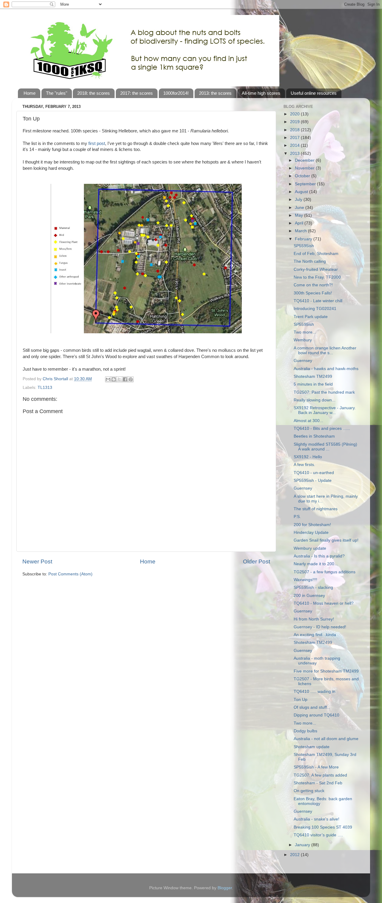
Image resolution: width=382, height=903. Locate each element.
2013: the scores (215, 93)
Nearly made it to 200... (316, 564)
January (303, 845)
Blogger (225, 888)
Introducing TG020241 (315, 308)
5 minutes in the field (313, 384)
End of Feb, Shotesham (316, 253)
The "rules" (56, 93)
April (299, 223)
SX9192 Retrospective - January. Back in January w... (325, 410)
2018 (295, 130)
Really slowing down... (314, 400)
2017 (295, 137)
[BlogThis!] (114, 379)
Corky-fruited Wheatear (316, 269)
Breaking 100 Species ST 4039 (323, 827)
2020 (295, 114)
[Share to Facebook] (125, 379)
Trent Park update (311, 316)
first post (96, 143)
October (303, 176)
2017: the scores (136, 93)
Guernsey (303, 360)
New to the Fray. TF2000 (317, 277)
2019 (295, 122)
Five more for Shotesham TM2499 (326, 671)
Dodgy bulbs (305, 731)
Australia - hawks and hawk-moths (326, 368)
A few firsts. (304, 464)
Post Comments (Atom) (70, 574)
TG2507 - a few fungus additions (324, 572)
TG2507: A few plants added (320, 775)
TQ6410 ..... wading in (314, 691)
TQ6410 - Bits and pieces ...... (322, 428)
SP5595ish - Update (313, 480)
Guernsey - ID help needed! (320, 627)
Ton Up (300, 699)
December (305, 160)
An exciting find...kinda (315, 634)
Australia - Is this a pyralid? (319, 556)
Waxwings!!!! (305, 579)
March (301, 231)
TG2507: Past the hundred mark (324, 392)
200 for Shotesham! (312, 524)
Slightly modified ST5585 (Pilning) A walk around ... (325, 446)
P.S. (297, 516)
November (305, 168)
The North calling (310, 261)
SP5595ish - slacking (313, 587)
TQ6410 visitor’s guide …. (318, 835)
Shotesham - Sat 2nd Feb (318, 783)
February (304, 239)
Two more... (305, 332)
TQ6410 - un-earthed (314, 472)
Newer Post (37, 561)
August (302, 192)
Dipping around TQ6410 (316, 715)
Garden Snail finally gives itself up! (326, 540)
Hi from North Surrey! (314, 619)
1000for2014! (176, 93)
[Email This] (108, 379)
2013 (295, 153)
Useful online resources (314, 93)
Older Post (256, 561)
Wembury (303, 340)
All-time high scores (261, 93)
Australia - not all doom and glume (326, 739)
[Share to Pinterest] (131, 379)
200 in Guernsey (309, 595)
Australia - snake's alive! (316, 819)
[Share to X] (119, 379)
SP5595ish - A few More (316, 767)
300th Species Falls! (313, 293)
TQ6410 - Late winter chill (318, 301)
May (299, 215)
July (299, 199)
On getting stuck (309, 791)
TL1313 (45, 387)
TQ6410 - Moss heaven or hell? (324, 603)
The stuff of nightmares (316, 509)
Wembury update (310, 548)
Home (30, 93)
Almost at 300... (308, 420)
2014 (295, 145)
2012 (295, 854)
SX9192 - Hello (308, 457)
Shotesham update (311, 747)
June (300, 207)
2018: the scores (93, 93)
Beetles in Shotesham (314, 436)
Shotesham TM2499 (313, 376)
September (306, 184)
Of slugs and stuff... (312, 707)
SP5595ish (304, 246)
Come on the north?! (313, 285)
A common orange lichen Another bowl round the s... (325, 350)
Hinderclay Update (311, 532)
